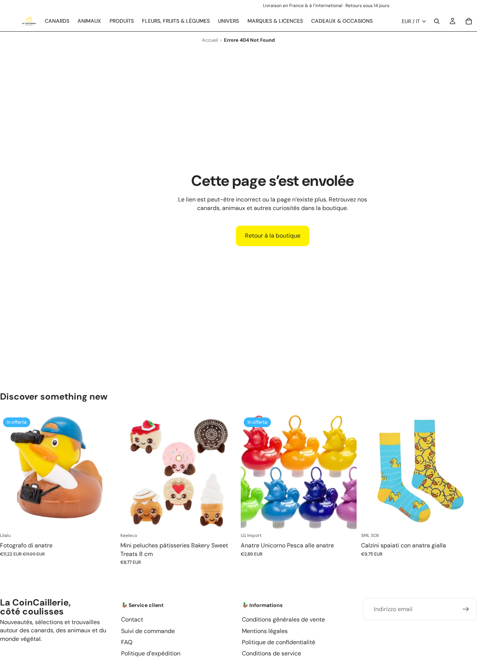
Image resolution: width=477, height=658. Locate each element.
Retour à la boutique (272, 235)
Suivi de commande (148, 631)
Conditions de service (271, 653)
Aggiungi (110, 518)
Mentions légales (265, 631)
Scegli (351, 518)
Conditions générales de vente (283, 619)
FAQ (126, 642)
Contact (132, 619)
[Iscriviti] (466, 609)
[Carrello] (469, 21)
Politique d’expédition (150, 653)
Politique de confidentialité (278, 642)
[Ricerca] (437, 21)
